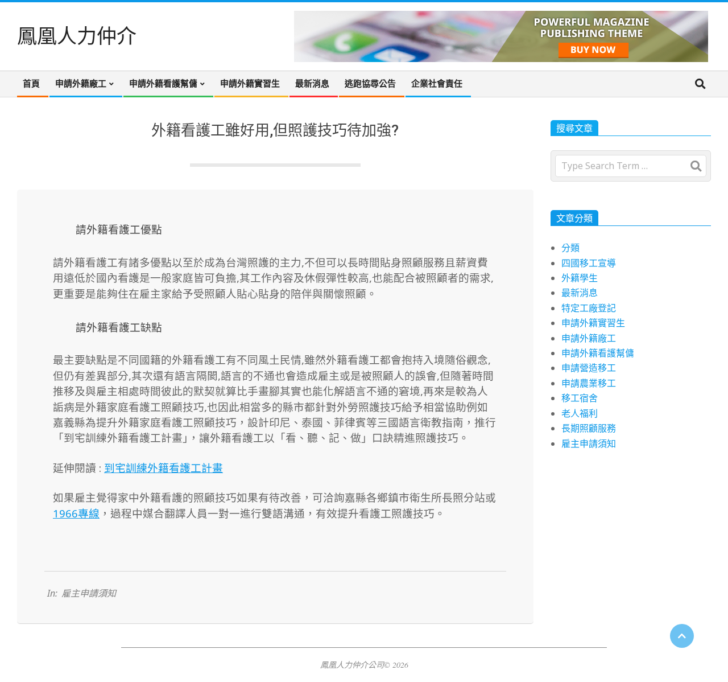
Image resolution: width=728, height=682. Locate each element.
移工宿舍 (579, 398)
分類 (570, 247)
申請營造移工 (588, 367)
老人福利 (579, 413)
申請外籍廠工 (588, 338)
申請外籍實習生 (593, 323)
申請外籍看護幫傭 (597, 353)
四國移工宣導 (588, 263)
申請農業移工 (588, 383)
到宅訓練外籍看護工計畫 (163, 468)
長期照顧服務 (588, 428)
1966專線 (76, 513)
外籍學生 (579, 278)
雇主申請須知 (88, 593)
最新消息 (579, 292)
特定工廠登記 (588, 308)
